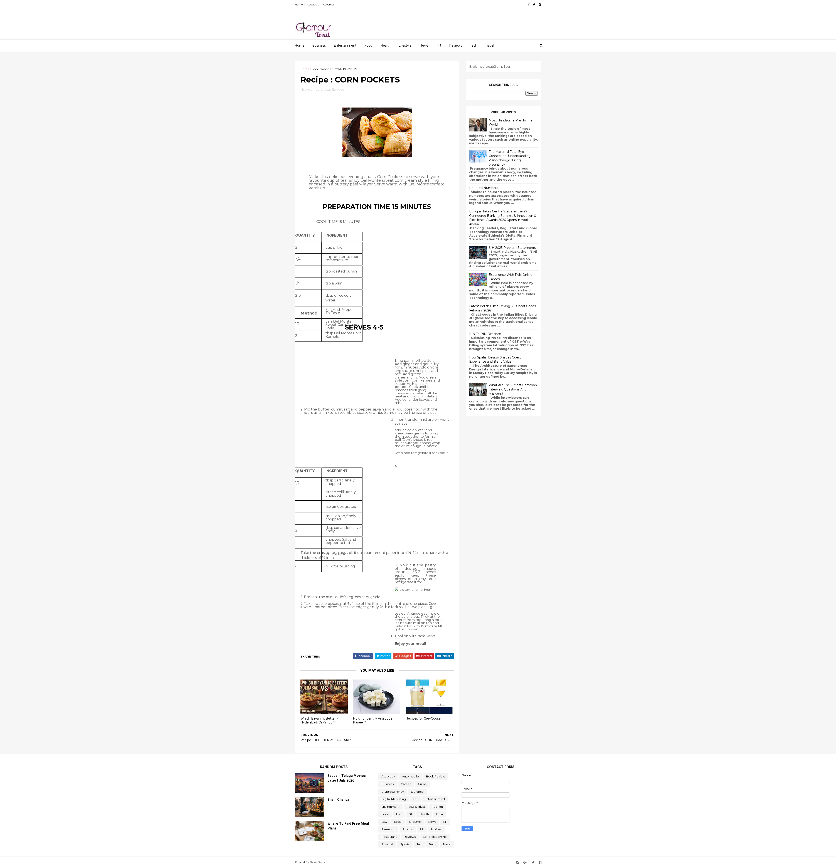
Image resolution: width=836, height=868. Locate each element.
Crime (422, 784)
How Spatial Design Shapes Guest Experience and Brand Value (495, 359)
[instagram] (540, 4)
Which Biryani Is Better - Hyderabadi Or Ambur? (319, 721)
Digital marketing (393, 799)
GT (410, 814)
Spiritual (387, 844)
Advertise (328, 4)
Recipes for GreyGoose (423, 718)
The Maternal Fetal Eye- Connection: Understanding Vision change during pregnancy (510, 158)
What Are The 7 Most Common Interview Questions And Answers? (513, 389)
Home (299, 4)
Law (384, 821)
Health (385, 45)
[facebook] (528, 4)
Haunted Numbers (483, 188)
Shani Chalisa (338, 799)
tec (419, 844)
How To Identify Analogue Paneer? (373, 721)
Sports (405, 844)
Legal (398, 821)
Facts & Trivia (416, 806)
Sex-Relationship (435, 836)
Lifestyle (405, 45)
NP (445, 821)
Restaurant (389, 836)
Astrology (388, 776)
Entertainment (345, 45)
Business (319, 45)
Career (406, 784)
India (439, 814)
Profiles (436, 829)
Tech (473, 45)
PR (438, 45)
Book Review (435, 776)
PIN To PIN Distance (485, 334)
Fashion (437, 806)
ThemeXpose (318, 862)
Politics (408, 829)
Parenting (388, 829)
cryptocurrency (392, 791)
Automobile (410, 776)
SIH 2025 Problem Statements (512, 248)
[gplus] (525, 862)
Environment (390, 806)
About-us (313, 4)
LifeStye (415, 821)
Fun (398, 814)
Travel (489, 45)
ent (415, 799)
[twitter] (534, 4)
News (424, 45)
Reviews (455, 45)
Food (368, 45)
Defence (417, 791)
